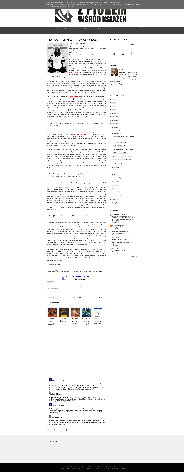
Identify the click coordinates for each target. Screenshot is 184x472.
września (116, 167)
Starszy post (102, 297)
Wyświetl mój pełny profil (117, 84)
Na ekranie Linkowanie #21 (120, 152)
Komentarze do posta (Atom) (62, 430)
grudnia (116, 130)
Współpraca (80, 32)
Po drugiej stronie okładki (120, 231)
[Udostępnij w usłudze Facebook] (53, 282)
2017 (92, 28)
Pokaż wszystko (133, 256)
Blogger (113, 466)
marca (115, 188)
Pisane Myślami (117, 249)
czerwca (116, 178)
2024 (113, 99)
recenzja (84, 286)
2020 (113, 28)
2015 (78, 28)
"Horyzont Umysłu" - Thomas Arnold (72, 39)
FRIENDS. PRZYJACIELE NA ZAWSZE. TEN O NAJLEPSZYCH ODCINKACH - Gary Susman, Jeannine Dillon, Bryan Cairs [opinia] (123, 242)
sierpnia (116, 171)
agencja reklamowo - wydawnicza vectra (68, 286)
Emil (104, 286)
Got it (137, 4)
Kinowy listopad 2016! (119, 145)
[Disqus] (76, 351)
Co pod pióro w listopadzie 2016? (122, 156)
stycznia (116, 195)
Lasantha (96, 468)
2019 (106, 28)
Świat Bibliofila (116, 238)
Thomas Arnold (99, 205)
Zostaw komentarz (52, 288)
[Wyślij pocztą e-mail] (48, 282)
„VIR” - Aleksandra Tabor (118, 233)
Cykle (70, 32)
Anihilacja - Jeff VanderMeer (119, 227)
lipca (115, 174)
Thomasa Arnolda (73, 96)
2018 (99, 28)
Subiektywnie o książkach (120, 214)
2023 (113, 102)
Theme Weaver (72, 468)
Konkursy (51, 32)
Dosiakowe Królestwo (118, 225)
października (117, 164)
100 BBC (61, 32)
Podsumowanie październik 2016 (122, 159)
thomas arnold (91, 286)
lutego (115, 192)
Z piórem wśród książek (90, 466)
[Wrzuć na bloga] (50, 282)
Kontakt (92, 32)
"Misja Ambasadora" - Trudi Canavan (123, 136)
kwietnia (116, 184)
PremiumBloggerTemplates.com (113, 468)
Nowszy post (51, 297)
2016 (85, 28)
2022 (65, 28)
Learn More (129, 4)
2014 (71, 28)
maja (115, 181)
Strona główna (54, 28)
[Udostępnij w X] (51, 282)
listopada (116, 133)
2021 (120, 28)
